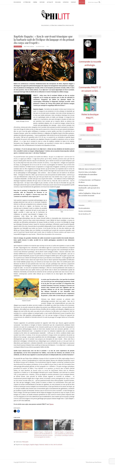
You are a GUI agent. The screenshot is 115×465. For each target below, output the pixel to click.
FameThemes (98, 462)
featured (41, 444)
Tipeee (51, 404)
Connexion (81, 205)
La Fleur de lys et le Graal (20, 432)
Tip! (90, 129)
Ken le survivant (58, 444)
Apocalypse (26, 444)
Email (80, 139)
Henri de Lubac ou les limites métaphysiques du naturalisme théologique (88, 174)
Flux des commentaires (85, 211)
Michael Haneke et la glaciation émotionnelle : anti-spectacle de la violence (89, 188)
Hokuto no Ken (49, 444)
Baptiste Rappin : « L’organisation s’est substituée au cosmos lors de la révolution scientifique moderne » (64, 434)
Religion (58, 2)
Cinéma (35, 2)
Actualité (50, 2)
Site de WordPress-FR (84, 214)
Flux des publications (84, 208)
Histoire (42, 2)
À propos (66, 2)
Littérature (26, 2)
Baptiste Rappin (34, 444)
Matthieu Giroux (29, 46)
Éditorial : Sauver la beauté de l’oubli (90, 169)
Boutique (82, 2)
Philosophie (17, 2)
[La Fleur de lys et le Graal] (23, 424)
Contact (73, 2)
